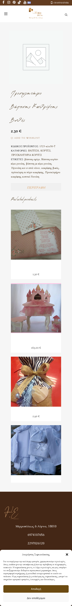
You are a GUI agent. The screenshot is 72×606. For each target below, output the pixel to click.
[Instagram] (8, 3)
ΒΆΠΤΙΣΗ (33, 150)
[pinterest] (14, 3)
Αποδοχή (36, 589)
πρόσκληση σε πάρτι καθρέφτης (27, 172)
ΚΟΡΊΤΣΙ (45, 150)
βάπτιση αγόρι (32, 159)
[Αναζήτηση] (65, 14)
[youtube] (24, 3)
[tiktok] (19, 3)
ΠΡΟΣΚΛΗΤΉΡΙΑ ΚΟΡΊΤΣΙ (26, 155)
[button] (67, 554)
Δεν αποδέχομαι (36, 598)
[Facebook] (3, 3)
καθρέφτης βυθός (50, 168)
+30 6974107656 (61, 2)
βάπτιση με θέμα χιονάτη (38, 163)
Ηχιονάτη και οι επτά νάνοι (25, 168)
